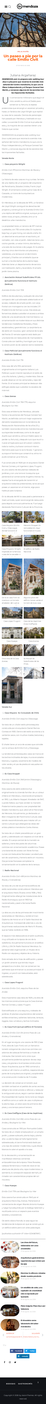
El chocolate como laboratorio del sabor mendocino (29, 1323)
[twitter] (15, 1362)
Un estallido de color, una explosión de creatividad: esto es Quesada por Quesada (31, 1292)
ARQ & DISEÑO (23, 51)
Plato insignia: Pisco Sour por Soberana (33, 1307)
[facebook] (4, 1362)
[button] (6, 6)
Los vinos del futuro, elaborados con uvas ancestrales (29, 1245)
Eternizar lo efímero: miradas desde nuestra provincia (33, 1274)
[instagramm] (10, 1362)
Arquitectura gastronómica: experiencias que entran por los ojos (33, 1261)
